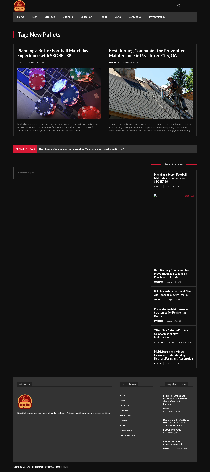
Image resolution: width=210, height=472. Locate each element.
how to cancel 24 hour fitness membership (174, 442)
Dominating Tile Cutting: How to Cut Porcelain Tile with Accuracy (176, 423)
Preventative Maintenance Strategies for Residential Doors (171, 312)
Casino (21, 62)
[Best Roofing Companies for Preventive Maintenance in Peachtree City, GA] (151, 93)
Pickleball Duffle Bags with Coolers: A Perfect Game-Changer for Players (175, 399)
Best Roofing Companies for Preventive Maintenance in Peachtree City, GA (147, 53)
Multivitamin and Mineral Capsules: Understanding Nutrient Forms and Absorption (173, 355)
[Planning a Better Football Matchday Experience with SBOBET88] (59, 93)
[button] (179, 5)
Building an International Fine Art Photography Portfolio (172, 293)
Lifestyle (168, 408)
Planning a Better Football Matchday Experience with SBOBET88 (52, 53)
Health (157, 363)
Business (114, 62)
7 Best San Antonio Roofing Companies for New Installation (171, 334)
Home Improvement (164, 342)
